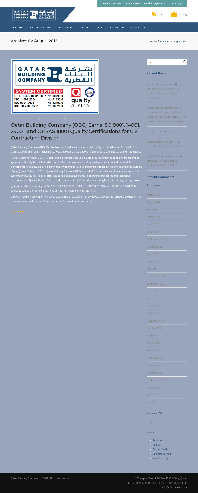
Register (157, 440)
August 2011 (154, 387)
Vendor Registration (155, 3)
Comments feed (162, 454)
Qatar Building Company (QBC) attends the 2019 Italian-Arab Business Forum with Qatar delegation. (164, 90)
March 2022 (153, 194)
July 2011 (152, 395)
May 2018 (152, 209)
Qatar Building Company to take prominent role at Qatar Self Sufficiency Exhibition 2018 (165, 161)
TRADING (84, 27)
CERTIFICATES (117, 27)
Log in (156, 445)
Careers (105, 3)
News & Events (132, 3)
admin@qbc (57, 118)
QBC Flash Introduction (160, 131)
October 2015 (154, 246)
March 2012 (153, 350)
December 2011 (156, 358)
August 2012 (154, 343)
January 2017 (154, 231)
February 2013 (155, 306)
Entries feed (160, 449)
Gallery (183, 14)
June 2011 (152, 402)
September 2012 (156, 335)
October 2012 (154, 328)
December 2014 (156, 261)
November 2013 (156, 276)
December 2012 (156, 313)
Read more (18, 211)
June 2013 (152, 298)
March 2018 (153, 217)
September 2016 (156, 239)
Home (153, 41)
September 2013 (156, 283)
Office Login (176, 3)
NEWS (34, 118)
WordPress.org (161, 458)
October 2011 (154, 372)
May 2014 (152, 268)
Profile (117, 3)
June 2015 (152, 254)
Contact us (138, 27)
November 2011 (156, 365)
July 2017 (152, 224)
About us (16, 27)
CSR (162, 14)
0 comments (20, 118)
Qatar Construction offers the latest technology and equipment (165, 144)
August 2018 (154, 202)
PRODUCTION (65, 27)
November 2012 (156, 321)
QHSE (99, 27)
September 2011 (156, 380)
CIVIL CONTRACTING (40, 27)
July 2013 (152, 291)
